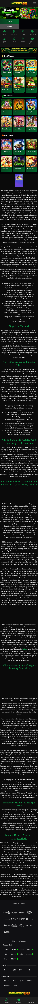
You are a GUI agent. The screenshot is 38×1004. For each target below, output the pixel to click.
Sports (4, 42)
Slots (23, 34)
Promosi (18, 1002)
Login (9, 26)
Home (4, 34)
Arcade (14, 42)
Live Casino (32, 34)
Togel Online (31, 43)
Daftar (9, 21)
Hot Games (13, 34)
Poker (23, 42)
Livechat (31, 1002)
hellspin (24, 649)
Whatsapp (6, 1002)
